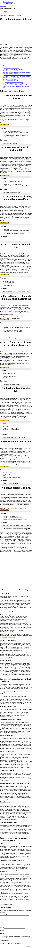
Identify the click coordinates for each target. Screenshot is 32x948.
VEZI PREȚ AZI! (4, 175)
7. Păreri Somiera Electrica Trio (11, 77)
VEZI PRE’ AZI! (4, 466)
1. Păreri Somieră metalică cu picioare (13, 69)
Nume (2, 927)
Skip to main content (8, 2)
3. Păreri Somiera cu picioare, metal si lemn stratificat (17, 72)
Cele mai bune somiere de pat (11, 68)
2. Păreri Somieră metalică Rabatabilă (13, 70)
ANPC (28, 946)
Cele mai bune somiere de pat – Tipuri (14, 83)
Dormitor (9, 904)
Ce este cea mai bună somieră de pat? (14, 82)
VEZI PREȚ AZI (4, 124)
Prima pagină (3, 15)
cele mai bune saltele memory (7, 637)
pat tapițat (26, 532)
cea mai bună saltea (15, 48)
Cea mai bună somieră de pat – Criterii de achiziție (17, 84)
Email (2, 930)
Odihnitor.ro (3, 6)
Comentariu (3, 914)
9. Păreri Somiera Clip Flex (11, 80)
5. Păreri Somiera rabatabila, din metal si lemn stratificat (17, 75)
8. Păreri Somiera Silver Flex (11, 79)
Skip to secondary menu (9, 3)
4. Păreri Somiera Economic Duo (12, 73)
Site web (2, 933)
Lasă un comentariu (17, 23)
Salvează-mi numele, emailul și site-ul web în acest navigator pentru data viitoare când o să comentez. (16, 937)
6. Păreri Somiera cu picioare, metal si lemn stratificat (17, 76)
